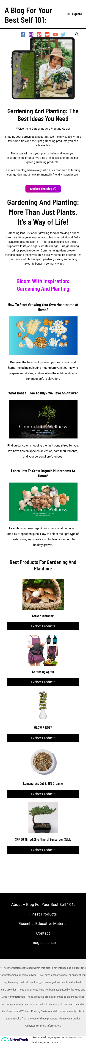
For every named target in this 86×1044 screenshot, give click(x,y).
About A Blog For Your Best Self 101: (43, 904)
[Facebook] (23, 34)
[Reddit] (47, 34)
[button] (77, 34)
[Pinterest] (39, 34)
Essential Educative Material (43, 923)
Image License (43, 942)
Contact (43, 933)
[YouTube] (55, 34)
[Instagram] (31, 34)
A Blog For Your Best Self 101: (28, 14)
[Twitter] (63, 34)
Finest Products (43, 914)
